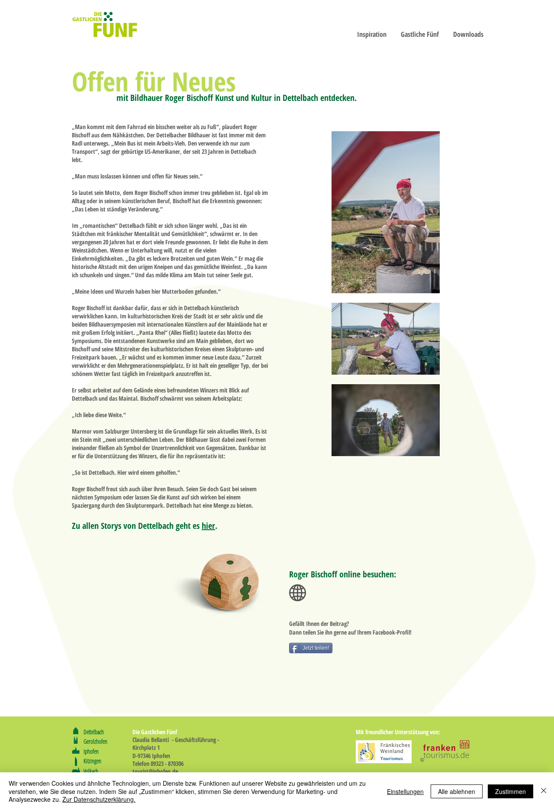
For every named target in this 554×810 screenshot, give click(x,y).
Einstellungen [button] (405, 791)
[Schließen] (543, 791)
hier (208, 525)
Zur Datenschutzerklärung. (98, 799)
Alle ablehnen (456, 791)
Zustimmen (510, 791)
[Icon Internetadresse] (297, 592)
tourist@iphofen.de (155, 771)
